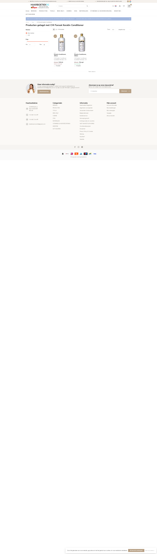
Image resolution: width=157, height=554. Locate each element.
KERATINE (117, 11)
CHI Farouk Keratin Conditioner (44, 22)
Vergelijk (58, 65)
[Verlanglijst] (124, 6)
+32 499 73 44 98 (33, 114)
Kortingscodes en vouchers (87, 121)
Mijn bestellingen (111, 108)
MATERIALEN (83, 11)
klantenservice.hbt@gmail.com (37, 124)
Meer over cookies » (150, 550)
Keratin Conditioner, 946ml (80, 55)
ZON (75, 11)
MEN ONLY (60, 11)
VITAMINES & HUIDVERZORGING (101, 11)
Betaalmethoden (84, 113)
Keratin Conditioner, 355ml (60, 55)
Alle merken (31, 33)
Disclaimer (82, 128)
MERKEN (34, 11)
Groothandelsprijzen (85, 126)
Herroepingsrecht (84, 118)
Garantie (82, 139)
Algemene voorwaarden (86, 108)
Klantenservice (44, 91)
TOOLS (52, 11)
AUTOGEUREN (30, 14)
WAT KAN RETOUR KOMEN (87, 123)
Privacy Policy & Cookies (86, 131)
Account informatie (112, 105)
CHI (29, 35)
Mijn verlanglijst (111, 110)
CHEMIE (69, 11)
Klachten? (82, 136)
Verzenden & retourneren (86, 110)
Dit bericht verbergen (136, 550)
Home (28, 11)
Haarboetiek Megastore (86, 105)
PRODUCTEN (43, 11)
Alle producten (111, 115)
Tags (33, 22)
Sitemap (82, 134)
